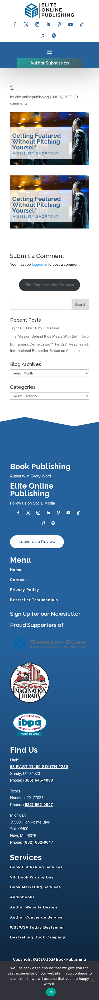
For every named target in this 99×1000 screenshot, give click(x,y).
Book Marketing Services (35, 887)
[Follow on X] (26, 24)
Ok (51, 992)
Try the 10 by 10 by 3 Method (34, 328)
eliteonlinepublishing (32, 97)
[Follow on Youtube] (70, 24)
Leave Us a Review (36, 541)
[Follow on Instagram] (37, 24)
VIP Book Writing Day (32, 877)
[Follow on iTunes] (43, 35)
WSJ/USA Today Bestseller (37, 927)
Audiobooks (22, 897)
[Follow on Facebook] (15, 24)
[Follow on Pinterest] (59, 24)
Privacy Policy (24, 590)
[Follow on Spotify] (54, 35)
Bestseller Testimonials (34, 600)
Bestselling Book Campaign (38, 937)
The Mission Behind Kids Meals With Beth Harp (49, 336)
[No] (92, 980)
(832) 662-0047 (38, 804)
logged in (39, 264)
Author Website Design (33, 907)
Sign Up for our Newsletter (45, 613)
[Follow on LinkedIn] (48, 24)
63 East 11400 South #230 (39, 766)
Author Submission (49, 63)
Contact (18, 579)
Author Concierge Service (36, 917)
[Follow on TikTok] (81, 24)
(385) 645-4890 (38, 780)
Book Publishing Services (36, 867)
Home (15, 569)
